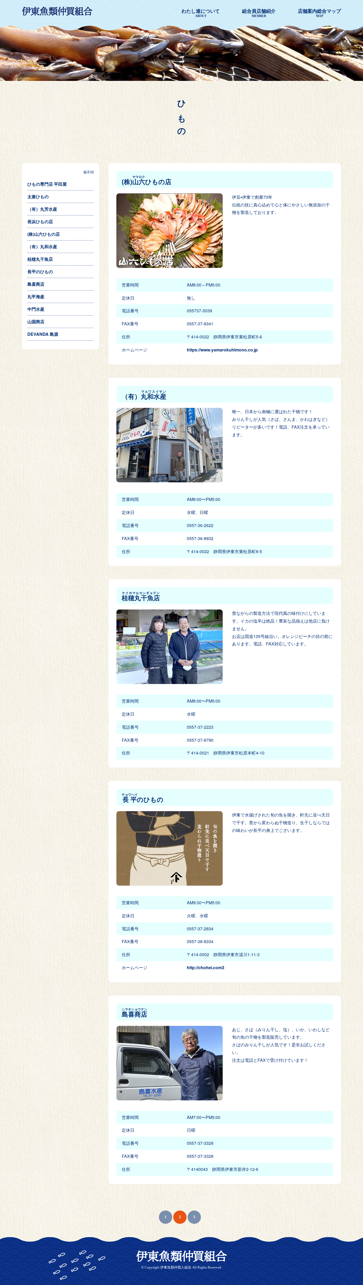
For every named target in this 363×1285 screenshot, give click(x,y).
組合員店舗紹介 (259, 13)
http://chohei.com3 (205, 967)
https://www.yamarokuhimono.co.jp (222, 350)
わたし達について (201, 13)
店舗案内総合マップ (319, 13)
